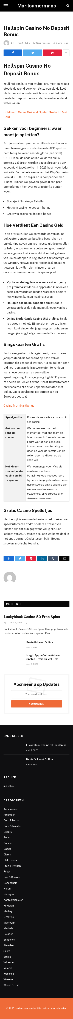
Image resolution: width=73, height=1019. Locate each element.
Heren (7, 888)
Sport (7, 951)
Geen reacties (43, 43)
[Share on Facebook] (13, 52)
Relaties (8, 934)
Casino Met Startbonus (19, 405)
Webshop (9, 973)
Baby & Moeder (12, 826)
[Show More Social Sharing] (66, 52)
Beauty (8, 831)
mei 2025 (9, 786)
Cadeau (8, 843)
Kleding (8, 911)
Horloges (9, 894)
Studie (7, 956)
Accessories (11, 809)
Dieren (7, 854)
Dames (7, 848)
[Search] (67, 6)
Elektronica (10, 860)
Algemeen (9, 814)
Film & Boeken (12, 877)
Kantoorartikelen (13, 900)
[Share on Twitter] (32, 52)
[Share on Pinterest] (52, 52)
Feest (7, 871)
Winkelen (9, 979)
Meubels (8, 928)
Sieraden (9, 945)
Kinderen (9, 905)
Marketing (9, 922)
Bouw (7, 837)
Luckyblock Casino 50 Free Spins (32, 617)
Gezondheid (10, 883)
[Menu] (6, 6)
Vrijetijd (8, 968)
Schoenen (9, 939)
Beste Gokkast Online (39, 642)
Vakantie (9, 962)
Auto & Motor (11, 820)
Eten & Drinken (12, 865)
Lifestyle (9, 917)
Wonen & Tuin (11, 985)
